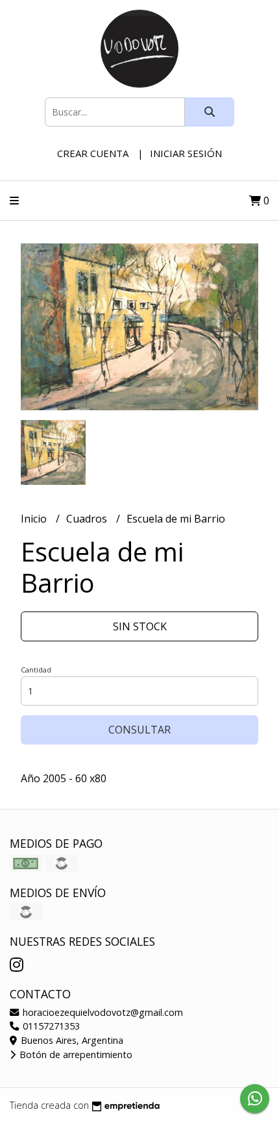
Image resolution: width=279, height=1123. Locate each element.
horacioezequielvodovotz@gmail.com (101, 1012)
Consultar (139, 729)
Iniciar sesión (186, 153)
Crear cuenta (92, 153)
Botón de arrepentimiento (74, 1054)
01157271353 (50, 1026)
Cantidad (36, 669)
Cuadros (88, 519)
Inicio (35, 519)
